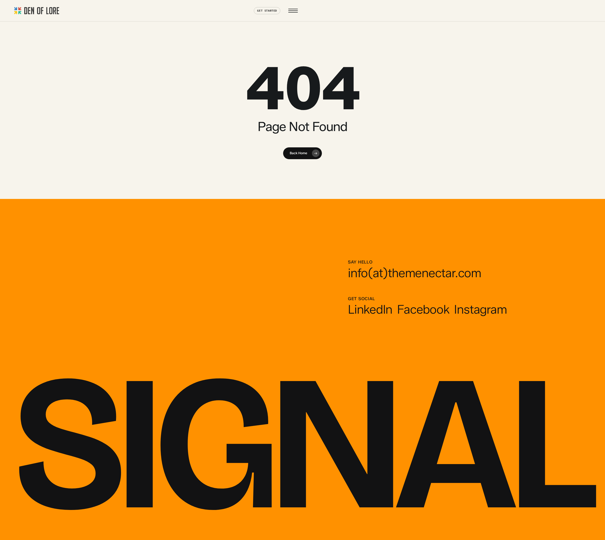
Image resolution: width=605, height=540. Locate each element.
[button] (293, 10)
